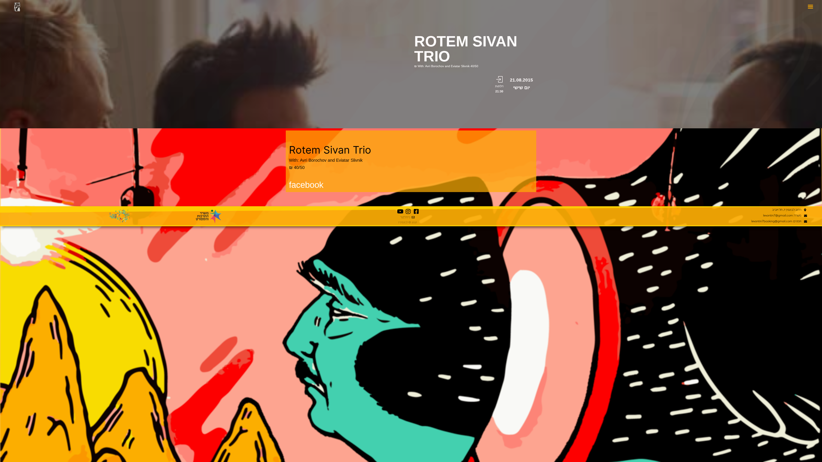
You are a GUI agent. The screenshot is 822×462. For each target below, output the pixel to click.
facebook (306, 185)
